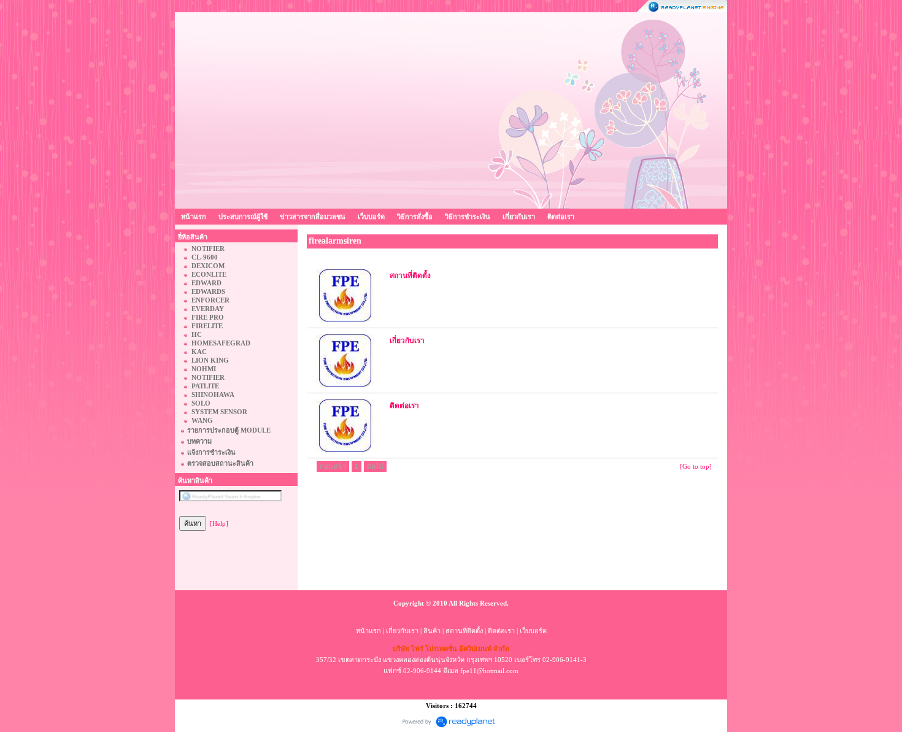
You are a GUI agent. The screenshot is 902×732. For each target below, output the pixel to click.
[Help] (219, 523)
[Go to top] (696, 466)
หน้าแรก (193, 216)
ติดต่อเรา (560, 216)
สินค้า (432, 630)
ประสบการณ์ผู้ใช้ (243, 216)
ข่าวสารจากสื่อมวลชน (312, 216)
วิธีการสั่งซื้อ (415, 216)
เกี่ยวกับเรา (519, 216)
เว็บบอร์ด (371, 216)
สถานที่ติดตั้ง (464, 630)
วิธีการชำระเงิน (467, 216)
